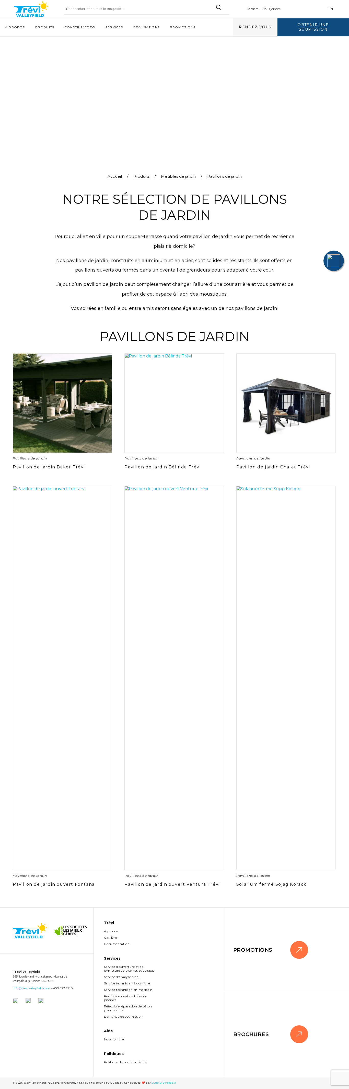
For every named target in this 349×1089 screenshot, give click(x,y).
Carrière (252, 9)
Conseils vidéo (79, 27)
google (287, 9)
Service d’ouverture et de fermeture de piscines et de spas (129, 968)
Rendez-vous (255, 27)
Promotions (182, 27)
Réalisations (146, 27)
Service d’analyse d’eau (122, 977)
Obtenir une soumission (313, 27)
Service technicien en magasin (128, 990)
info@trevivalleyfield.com (31, 988)
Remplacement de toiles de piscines (125, 998)
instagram (308, 9)
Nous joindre (271, 9)
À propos (15, 27)
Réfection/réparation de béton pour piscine (128, 1008)
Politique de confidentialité (125, 1062)
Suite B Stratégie (164, 1082)
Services (114, 27)
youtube (320, 9)
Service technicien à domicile (127, 983)
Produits (44, 27)
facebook (297, 9)
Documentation (117, 944)
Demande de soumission (123, 1016)
